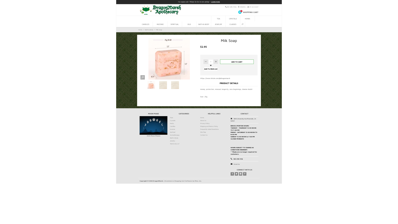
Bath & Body (203, 24)
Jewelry (218, 24)
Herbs (247, 19)
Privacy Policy (205, 123)
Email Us (237, 164)
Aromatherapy (175, 135)
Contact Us (203, 135)
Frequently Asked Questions (209, 129)
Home (140, 30)
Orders (242, 7)
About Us (203, 120)
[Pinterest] (244, 174)
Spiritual (175, 24)
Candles (145, 24)
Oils (189, 24)
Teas (171, 117)
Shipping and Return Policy (209, 126)
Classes (232, 24)
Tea (218, 19)
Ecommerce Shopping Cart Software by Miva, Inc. (183, 181)
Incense (160, 24)
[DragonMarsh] (174, 10)
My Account (253, 7)
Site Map (203, 132)
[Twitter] (236, 174)
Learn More (215, 2)
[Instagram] (240, 174)
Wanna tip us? (174, 144)
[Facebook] (232, 174)
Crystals (233, 19)
